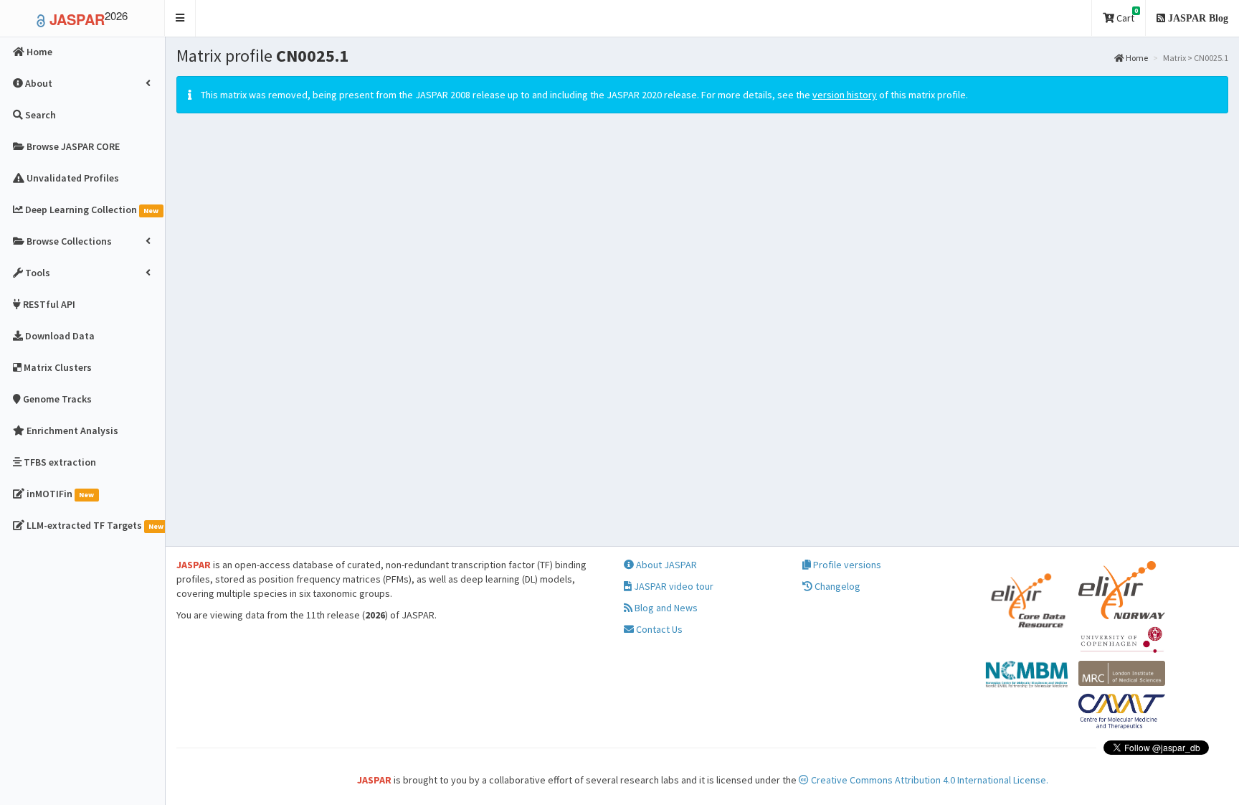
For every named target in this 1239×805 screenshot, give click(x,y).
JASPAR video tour (672, 586)
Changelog (836, 586)
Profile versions (846, 564)
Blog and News (665, 607)
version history (844, 94)
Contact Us (658, 629)
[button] (180, 18)
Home (1136, 57)
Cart (1126, 15)
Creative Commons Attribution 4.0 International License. (928, 779)
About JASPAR (665, 564)
